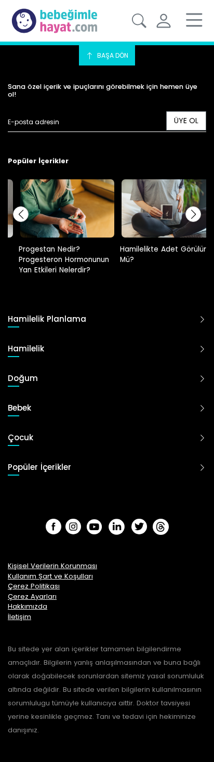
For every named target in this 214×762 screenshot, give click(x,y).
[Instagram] (73, 526)
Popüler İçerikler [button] (39, 467)
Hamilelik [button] (26, 349)
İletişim (19, 617)
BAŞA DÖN (112, 55)
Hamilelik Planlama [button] (47, 319)
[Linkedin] (117, 527)
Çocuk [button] (20, 438)
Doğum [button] (23, 379)
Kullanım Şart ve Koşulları (50, 576)
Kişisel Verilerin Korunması (52, 566)
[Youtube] (94, 527)
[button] (139, 21)
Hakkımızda (27, 606)
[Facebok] (53, 526)
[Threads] (161, 527)
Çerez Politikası (34, 586)
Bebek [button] (19, 408)
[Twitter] (139, 526)
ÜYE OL (186, 120)
